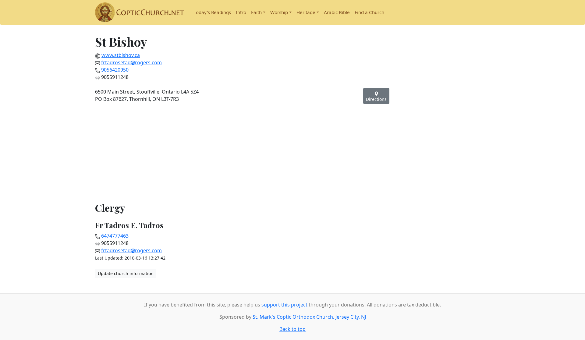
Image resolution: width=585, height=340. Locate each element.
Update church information (126, 273)
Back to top (292, 329)
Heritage (305, 12)
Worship (279, 12)
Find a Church (369, 12)
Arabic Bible (337, 12)
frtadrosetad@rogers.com (131, 62)
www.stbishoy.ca (120, 55)
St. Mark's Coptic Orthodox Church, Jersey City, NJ (309, 316)
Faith (256, 12)
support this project (284, 304)
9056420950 (115, 69)
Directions (376, 99)
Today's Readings (212, 12)
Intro (241, 12)
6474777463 (115, 235)
